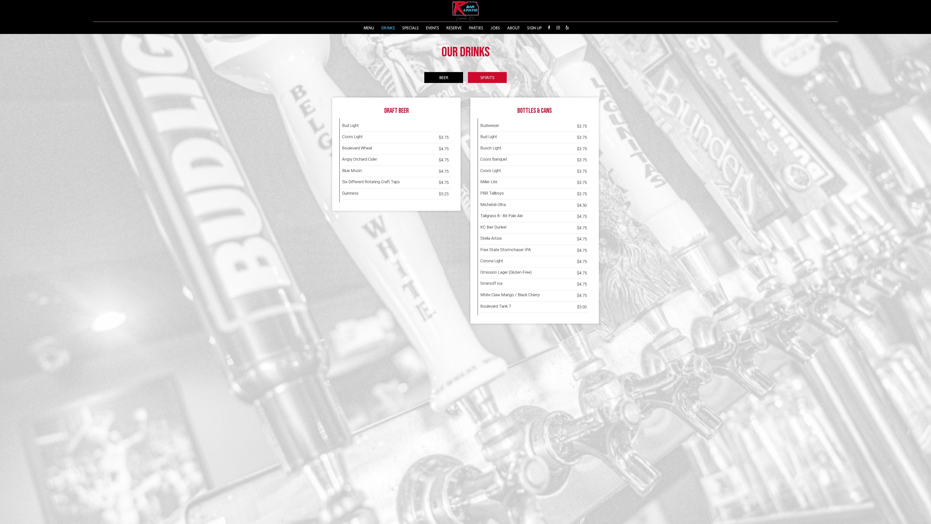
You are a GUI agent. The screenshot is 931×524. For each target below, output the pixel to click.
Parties (476, 27)
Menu (369, 27)
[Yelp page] (567, 28)
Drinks (388, 27)
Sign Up (532, 27)
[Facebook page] (549, 28)
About (513, 27)
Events (432, 27)
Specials (410, 27)
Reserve (454, 27)
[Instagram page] (558, 28)
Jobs (495, 27)
